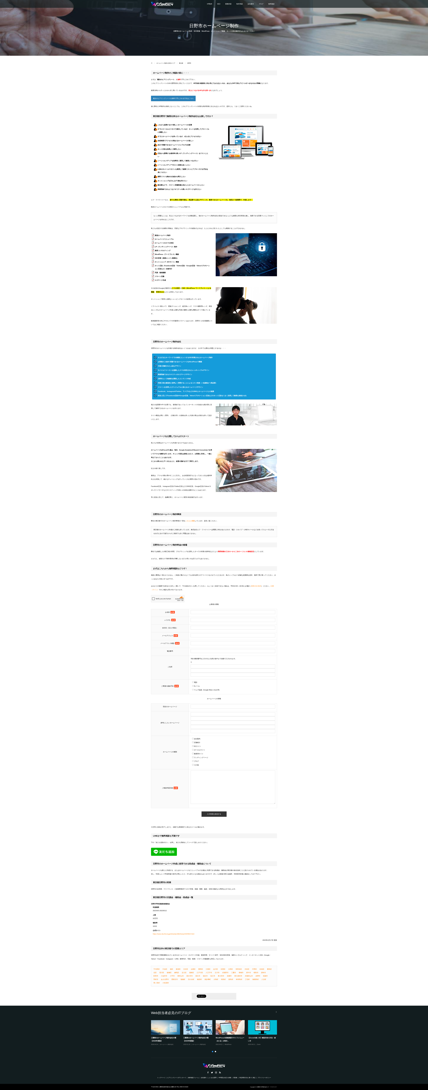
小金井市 (164, 976)
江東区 (208, 969)
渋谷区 (247, 969)
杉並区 (262, 969)
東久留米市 (238, 976)
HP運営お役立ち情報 (225, 1077)
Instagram (163, 1044)
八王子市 (209, 972)
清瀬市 (229, 976)
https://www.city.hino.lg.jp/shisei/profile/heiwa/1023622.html (173, 934)
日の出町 (191, 979)
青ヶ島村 (156, 983)
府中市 (248, 972)
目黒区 (223, 969)
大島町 (216, 979)
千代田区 (156, 969)
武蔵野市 (225, 972)
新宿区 (178, 969)
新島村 (230, 979)
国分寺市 (189, 976)
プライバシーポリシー (264, 1077)
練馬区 (176, 972)
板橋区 (169, 972)
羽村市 (155, 979)
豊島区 (269, 969)
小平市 (172, 976)
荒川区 (161, 972)
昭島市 (256, 972)
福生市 (205, 976)
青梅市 (241, 972)
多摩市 (258, 976)
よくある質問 (212, 1077)
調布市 (263, 972)
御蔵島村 (255, 979)
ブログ (261, 4)
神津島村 (239, 979)
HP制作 (209, 4)
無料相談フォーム (193, 1077)
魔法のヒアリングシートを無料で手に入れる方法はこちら (173, 98)
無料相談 (271, 4)
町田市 (155, 976)
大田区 (230, 969)
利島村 (223, 979)
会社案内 (251, 4)
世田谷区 (239, 969)
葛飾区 (191, 972)
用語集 (235, 1077)
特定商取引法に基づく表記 (247, 1077)
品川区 (215, 969)
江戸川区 (200, 972)
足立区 (184, 972)
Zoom (194, 1044)
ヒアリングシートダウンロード (176, 1077)
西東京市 (175, 979)
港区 (171, 969)
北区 (155, 972)
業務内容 (228, 4)
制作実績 (239, 4)
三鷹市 (233, 972)
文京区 (185, 969)
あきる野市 (165, 979)
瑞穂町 (183, 979)
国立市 (197, 976)
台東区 (193, 969)
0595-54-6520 (256, 586)
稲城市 (265, 976)
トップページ (161, 1077)
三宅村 (247, 979)
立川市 (217, 972)
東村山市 (180, 976)
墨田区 (200, 969)
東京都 (181, 63)
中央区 (165, 969)
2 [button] (215, 1051)
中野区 (254, 969)
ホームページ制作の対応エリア (165, 63)
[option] (215, 1033)
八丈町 (263, 979)
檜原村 (199, 979)
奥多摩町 (208, 979)
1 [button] (212, 1051)
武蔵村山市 (249, 976)
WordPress (260, 1044)
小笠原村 (166, 983)
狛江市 (212, 976)
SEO (218, 4)
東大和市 (221, 976)
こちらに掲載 (190, 521)
